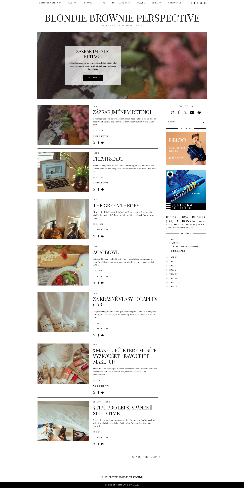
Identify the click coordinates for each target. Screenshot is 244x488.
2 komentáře (102, 386)
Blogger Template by (122, 485)
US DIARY (157, 3)
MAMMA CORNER (121, 3)
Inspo (102, 3)
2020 (171, 261)
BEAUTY (88, 3)
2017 (171, 273)
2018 (171, 269)
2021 (171, 257)
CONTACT (186, 228)
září (173, 242)
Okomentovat (100, 136)
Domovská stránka (50, 3)
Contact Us (174, 3)
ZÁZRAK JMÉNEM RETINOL (185, 246)
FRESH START (178, 250)
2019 (171, 265)
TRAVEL (141, 3)
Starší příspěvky (145, 457)
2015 (171, 282)
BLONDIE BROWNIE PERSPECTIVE (126, 477)
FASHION (73, 3)
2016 (171, 278)
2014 (171, 286)
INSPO (96, 153)
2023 (171, 239)
